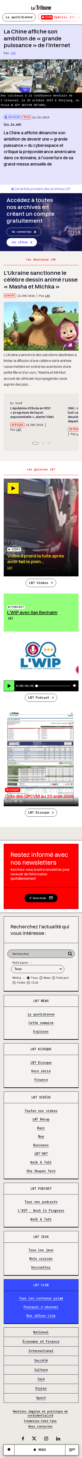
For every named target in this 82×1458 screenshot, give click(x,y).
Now (41, 1137)
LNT (13, 53)
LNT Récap (41, 1119)
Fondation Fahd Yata (40, 1421)
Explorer (41, 1031)
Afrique (17, 425)
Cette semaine (41, 1023)
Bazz (41, 1128)
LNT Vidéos (38, 583)
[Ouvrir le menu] (72, 1450)
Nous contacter (40, 1426)
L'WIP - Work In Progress (41, 1211)
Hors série (41, 1071)
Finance (41, 1080)
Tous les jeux (41, 1250)
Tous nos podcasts (40, 1202)
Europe (10, 295)
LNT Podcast (38, 697)
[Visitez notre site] (9, 1450)
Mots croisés (40, 1259)
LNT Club (41, 1285)
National (41, 1332)
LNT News (41, 1001)
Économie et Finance (41, 1342)
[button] (35, 443)
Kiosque (13, 790)
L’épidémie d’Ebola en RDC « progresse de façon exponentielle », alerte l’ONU (32, 412)
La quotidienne (19, 17)
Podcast (18, 607)
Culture (41, 1370)
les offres (20, 242)
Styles (41, 1389)
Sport (41, 1398)
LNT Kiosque (38, 812)
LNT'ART (41, 1154)
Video (21, 982)
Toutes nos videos (40, 1111)
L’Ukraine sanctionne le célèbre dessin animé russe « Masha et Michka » (41, 279)
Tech (26, 117)
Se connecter (21, 232)
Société (41, 1360)
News (47, 978)
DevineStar (41, 1267)
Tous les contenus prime (41, 1298)
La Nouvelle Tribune (41, 6)
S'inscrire (38, 898)
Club (34, 982)
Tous (34, 978)
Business (41, 1145)
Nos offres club (41, 1316)
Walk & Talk (41, 1162)
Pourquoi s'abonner (41, 1307)
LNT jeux (41, 1237)
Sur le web (12, 124)
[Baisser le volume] (75, 685)
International (41, 1351)
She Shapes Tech (41, 1171)
